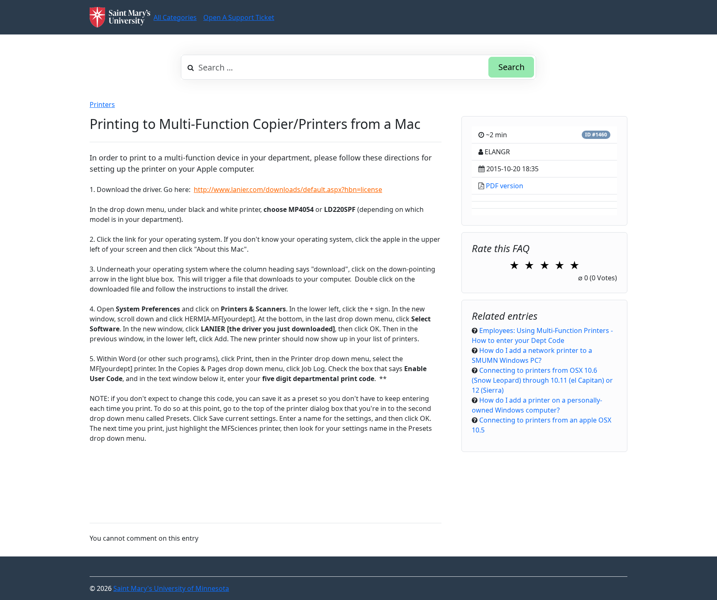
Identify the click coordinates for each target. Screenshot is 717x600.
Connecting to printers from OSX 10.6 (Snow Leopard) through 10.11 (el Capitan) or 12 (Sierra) (542, 380)
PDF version (504, 185)
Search (511, 67)
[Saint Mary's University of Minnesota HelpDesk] (120, 17)
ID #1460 (596, 134)
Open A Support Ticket (238, 17)
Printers (102, 104)
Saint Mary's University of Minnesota (171, 588)
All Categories (175, 17)
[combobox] (358, 67)
